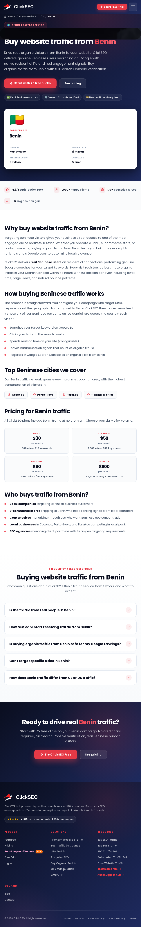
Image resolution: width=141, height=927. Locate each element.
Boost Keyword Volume (22, 851)
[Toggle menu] (133, 7)
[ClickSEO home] (21, 797)
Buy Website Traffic (31, 16)
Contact (9, 899)
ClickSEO (19, 918)
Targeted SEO (60, 857)
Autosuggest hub (109, 875)
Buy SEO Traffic (107, 840)
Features (10, 840)
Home (11, 16)
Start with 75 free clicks (32, 83)
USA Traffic (58, 851)
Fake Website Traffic (110, 863)
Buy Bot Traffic (107, 845)
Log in (8, 863)
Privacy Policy (96, 918)
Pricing (8, 845)
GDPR (133, 918)
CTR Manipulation (62, 869)
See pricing (72, 83)
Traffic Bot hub (107, 869)
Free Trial (10, 857)
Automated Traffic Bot (112, 857)
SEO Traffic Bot (107, 851)
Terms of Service (74, 918)
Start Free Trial (114, 7)
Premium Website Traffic (67, 840)
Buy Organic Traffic (64, 863)
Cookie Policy (117, 918)
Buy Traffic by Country (65, 845)
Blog (7, 894)
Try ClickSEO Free (58, 754)
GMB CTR (57, 875)
